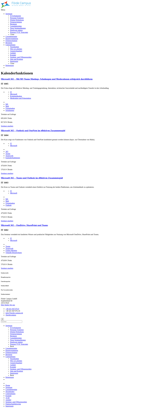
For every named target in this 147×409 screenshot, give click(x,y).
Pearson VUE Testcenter (19, 344)
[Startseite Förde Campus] (16, 8)
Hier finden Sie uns (8, 305)
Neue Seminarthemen (18, 340)
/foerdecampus (11, 315)
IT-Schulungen (15, 328)
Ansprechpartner (16, 363)
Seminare (9, 326)
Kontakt (13, 367)
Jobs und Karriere (16, 371)
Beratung (13, 336)
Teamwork (9, 156)
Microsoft (13, 94)
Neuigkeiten (14, 359)
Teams (8, 154)
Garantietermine (16, 338)
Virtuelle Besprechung (14, 253)
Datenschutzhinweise (13, 404)
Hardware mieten (16, 342)
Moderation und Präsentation (20, 98)
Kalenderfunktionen (13, 158)
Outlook (8, 205)
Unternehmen (10, 357)
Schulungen (10, 110)
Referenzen (10, 377)
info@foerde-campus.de (14, 313)
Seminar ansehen (7, 126)
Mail (7, 106)
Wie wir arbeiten (16, 361)
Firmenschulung (16, 334)
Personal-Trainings (17, 330)
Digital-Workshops (17, 332)
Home (8, 385)
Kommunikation (16, 96)
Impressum (14, 373)
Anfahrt (13, 365)
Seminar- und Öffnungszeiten (20, 369)
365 (7, 152)
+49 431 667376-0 (12, 309)
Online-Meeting (11, 251)
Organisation (10, 108)
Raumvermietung (12, 350)
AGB (8, 398)
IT (11, 92)
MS (7, 104)
